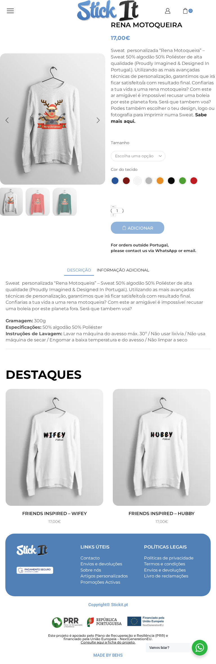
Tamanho (120, 142)
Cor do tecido (124, 169)
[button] (7, 121)
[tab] (79, 270)
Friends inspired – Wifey (54, 513)
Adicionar (140, 228)
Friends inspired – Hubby (162, 513)
